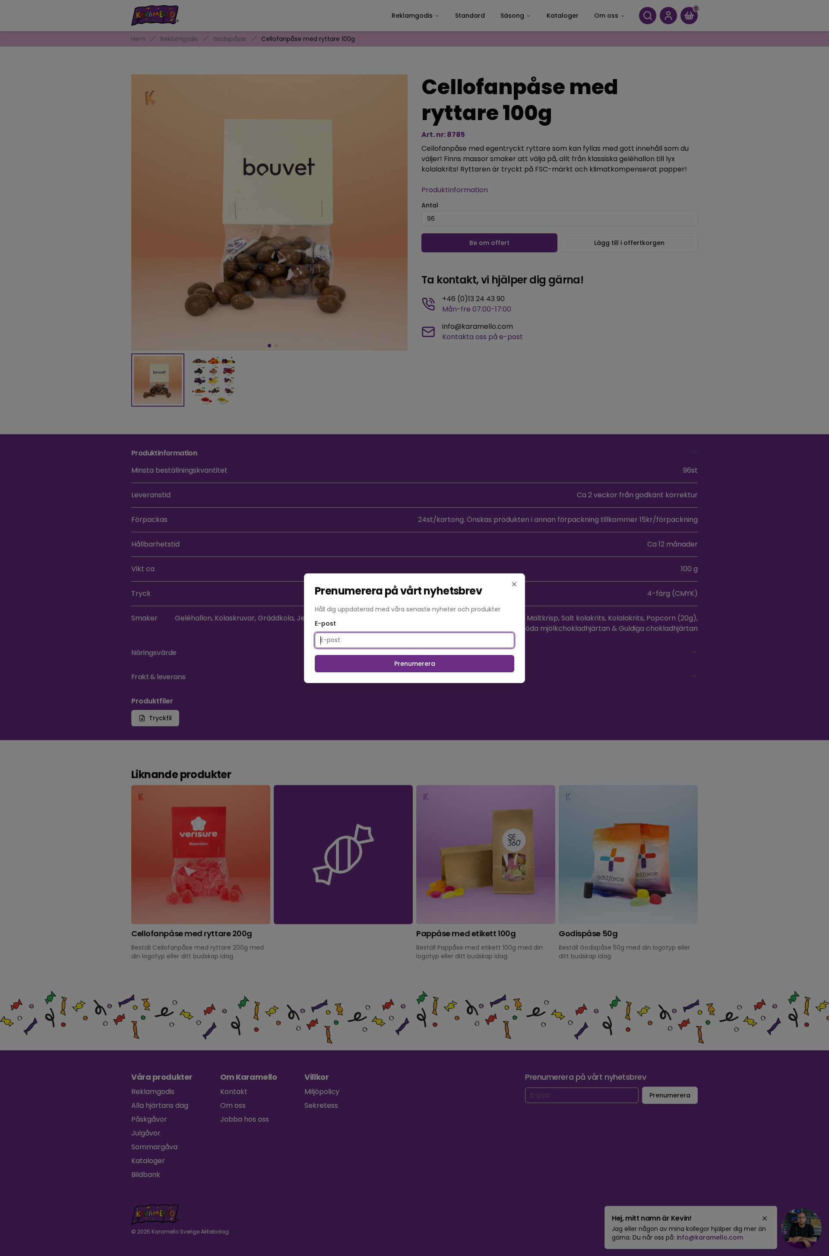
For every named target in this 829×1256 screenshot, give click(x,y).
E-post (325, 623)
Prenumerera (414, 663)
